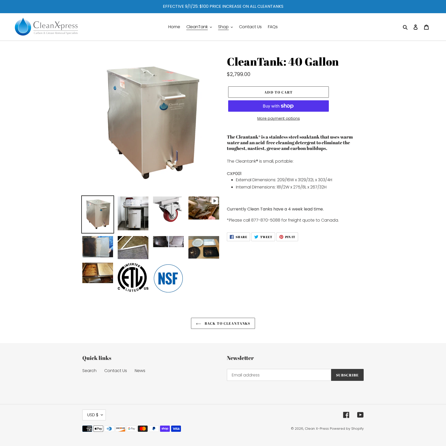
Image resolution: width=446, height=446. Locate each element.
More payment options (278, 118)
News (140, 371)
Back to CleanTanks (227, 323)
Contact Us (115, 371)
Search (89, 371)
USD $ (92, 415)
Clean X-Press (317, 428)
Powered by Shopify (347, 428)
